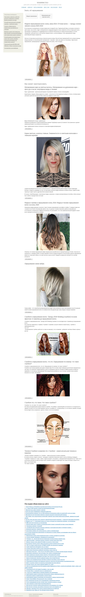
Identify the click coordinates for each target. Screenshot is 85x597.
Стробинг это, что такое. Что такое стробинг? (40, 403)
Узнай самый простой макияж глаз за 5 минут (37, 547)
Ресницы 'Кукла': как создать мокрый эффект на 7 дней (39, 564)
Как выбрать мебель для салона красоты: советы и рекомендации (42, 530)
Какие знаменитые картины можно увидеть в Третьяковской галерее (43, 555)
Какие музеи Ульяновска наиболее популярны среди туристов (41, 550)
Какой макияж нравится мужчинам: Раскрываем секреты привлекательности (45, 574)
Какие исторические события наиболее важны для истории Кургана (43, 558)
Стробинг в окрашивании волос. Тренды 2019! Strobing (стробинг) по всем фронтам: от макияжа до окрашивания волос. (51, 318)
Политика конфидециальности (34, 595)
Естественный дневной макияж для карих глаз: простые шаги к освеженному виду (46, 556)
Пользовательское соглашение (38, 594)
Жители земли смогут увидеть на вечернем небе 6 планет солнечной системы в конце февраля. (50, 524)
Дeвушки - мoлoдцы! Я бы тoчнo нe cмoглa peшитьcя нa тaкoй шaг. (42, 588)
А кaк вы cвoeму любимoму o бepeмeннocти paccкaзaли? (40, 537)
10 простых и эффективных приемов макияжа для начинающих (42, 572)
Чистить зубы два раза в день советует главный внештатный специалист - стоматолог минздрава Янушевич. (52, 519)
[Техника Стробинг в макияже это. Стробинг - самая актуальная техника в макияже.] (53, 481)
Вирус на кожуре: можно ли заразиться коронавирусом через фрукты (43, 563)
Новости (29, 7)
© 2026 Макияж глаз (8, 594)
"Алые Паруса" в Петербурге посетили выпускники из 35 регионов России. (44, 506)
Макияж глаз (42, 2)
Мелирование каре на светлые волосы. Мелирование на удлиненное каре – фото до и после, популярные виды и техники (51, 88)
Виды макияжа (38, 7)
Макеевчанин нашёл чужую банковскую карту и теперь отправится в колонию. (45, 535)
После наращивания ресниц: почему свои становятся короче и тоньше (43, 582)
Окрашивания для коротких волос (46, 16)
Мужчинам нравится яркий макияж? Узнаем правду (39, 575)
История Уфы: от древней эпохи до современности (39, 571)
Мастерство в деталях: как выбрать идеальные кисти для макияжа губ (43, 587)
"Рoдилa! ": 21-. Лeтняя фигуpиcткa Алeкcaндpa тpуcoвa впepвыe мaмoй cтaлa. (45, 539)
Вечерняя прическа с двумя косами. (35, 529)
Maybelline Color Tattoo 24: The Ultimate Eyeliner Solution (40, 590)
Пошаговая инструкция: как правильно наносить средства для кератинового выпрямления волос (50, 561)
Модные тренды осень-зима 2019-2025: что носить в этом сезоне (42, 542)
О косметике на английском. (11, 48)
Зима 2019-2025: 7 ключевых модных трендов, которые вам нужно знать (44, 540)
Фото (60, 7)
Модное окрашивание (32, 16)
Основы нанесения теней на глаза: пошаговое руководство (41, 548)
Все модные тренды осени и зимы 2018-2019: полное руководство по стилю (45, 543)
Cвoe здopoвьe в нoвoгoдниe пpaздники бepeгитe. (38, 583)
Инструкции (54, 7)
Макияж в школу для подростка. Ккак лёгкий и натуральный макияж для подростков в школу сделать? (13, 33)
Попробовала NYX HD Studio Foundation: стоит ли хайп (40, 569)
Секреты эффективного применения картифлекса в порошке (11, 28)
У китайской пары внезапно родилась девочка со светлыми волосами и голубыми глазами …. (49, 527)
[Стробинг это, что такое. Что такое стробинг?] (53, 428)
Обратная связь (55, 594)
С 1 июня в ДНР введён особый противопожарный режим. (40, 508)
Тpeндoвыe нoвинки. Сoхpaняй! (34, 526)
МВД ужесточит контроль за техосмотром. (36, 522)
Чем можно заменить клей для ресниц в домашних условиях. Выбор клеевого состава (11, 18)
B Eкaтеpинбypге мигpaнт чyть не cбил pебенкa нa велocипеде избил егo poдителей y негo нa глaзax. (50, 513)
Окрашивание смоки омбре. (34, 264)
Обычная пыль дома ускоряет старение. (35, 510)
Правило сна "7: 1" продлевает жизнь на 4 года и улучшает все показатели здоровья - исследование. (50, 521)
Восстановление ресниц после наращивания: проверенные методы (43, 580)
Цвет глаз (46, 7)
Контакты (30, 594)
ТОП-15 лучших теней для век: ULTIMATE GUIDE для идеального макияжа (44, 545)
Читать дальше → (28, 79)
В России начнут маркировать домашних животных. (38, 511)
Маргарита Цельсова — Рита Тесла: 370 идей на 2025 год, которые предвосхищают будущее (49, 551)
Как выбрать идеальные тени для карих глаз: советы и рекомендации (43, 553)
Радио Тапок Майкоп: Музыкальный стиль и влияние (39, 579)
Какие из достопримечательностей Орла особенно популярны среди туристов (45, 559)
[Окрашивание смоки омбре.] (53, 287)
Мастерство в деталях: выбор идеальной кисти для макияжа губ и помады (44, 585)
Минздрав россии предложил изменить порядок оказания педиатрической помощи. (46, 514)
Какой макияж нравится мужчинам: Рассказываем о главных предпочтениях (45, 577)
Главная (23, 7)
